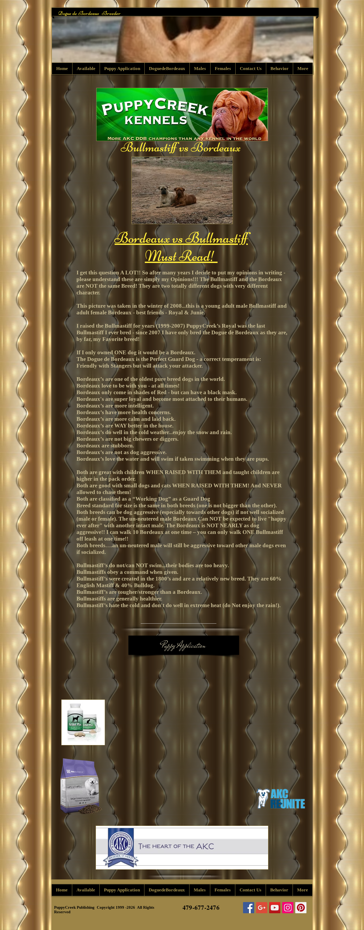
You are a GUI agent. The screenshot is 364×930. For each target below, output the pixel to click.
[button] (183, 41)
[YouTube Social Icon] (274, 907)
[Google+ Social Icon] (261, 907)
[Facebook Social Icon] (248, 907)
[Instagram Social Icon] (287, 907)
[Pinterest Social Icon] (300, 907)
